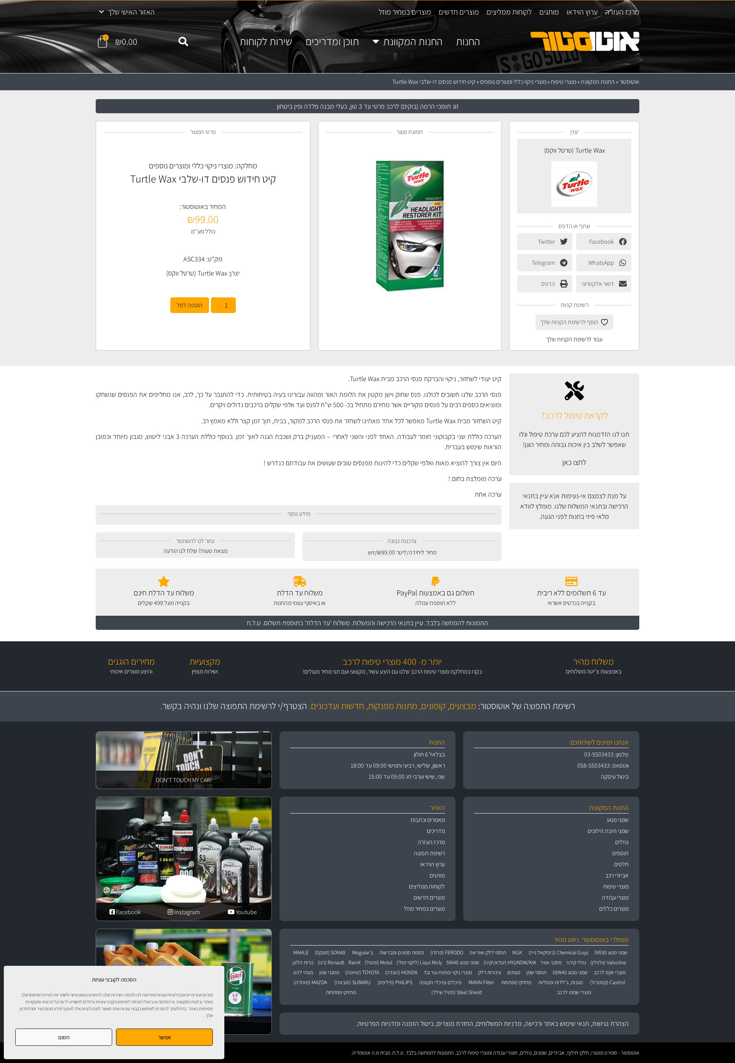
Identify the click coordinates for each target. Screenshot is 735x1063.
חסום (64, 1037)
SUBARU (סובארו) (352, 982)
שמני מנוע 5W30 (611, 952)
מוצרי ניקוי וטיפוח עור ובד (447, 972)
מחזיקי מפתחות (516, 982)
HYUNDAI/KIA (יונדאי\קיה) (509, 962)
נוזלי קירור (576, 962)
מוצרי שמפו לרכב (574, 992)
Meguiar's (362, 952)
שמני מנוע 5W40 (462, 962)
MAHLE (301, 952)
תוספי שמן (536, 972)
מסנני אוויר (551, 962)
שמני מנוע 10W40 (570, 972)
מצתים (513, 972)
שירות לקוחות (266, 41)
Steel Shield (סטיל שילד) (456, 992)
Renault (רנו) (331, 962)
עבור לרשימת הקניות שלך (574, 339)
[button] (183, 41)
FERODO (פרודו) (446, 952)
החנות (468, 41)
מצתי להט (303, 972)
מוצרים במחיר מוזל (405, 12)
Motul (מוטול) (378, 962)
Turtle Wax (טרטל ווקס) (574, 150)
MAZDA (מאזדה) (310, 982)
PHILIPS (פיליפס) (394, 982)
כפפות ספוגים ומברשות (401, 952)
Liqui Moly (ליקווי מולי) (419, 962)
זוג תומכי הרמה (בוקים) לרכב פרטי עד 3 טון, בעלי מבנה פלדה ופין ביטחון (368, 106)
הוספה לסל (190, 305)
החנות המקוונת (413, 41)
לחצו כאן (574, 462)
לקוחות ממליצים (509, 12)
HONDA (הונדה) (401, 972)
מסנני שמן (329, 972)
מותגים (549, 12)
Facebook (128, 912)
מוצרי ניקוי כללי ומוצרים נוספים (513, 82)
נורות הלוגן (303, 962)
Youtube (246, 912)
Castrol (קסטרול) (607, 982)
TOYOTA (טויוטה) (362, 972)
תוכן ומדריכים (332, 41)
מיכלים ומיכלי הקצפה (440, 982)
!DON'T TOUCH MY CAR (184, 780)
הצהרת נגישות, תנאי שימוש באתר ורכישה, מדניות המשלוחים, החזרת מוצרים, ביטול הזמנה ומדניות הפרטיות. (492, 1023)
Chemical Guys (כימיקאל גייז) (558, 952)
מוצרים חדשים (459, 12)
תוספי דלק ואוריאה (487, 952)
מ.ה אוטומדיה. (365, 1052)
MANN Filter (481, 982)
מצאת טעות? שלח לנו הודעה (195, 551)
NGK (517, 952)
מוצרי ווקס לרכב (610, 972)
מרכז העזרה (622, 12)
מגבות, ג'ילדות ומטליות (560, 982)
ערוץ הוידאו (582, 12)
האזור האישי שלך (131, 12)
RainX (354, 962)
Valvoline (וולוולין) (608, 962)
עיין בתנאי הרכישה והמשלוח (388, 622)
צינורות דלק (489, 972)
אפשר (164, 1037)
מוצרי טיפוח (563, 82)
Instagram (186, 912)
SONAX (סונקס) (330, 952)
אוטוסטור (629, 82)
